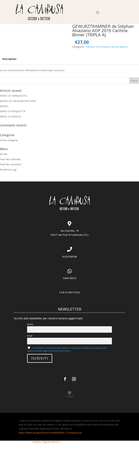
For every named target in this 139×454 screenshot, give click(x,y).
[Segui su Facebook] (65, 379)
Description (9, 58)
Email (29, 335)
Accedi (3, 154)
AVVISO (4, 106)
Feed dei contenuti (10, 159)
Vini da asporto (119, 46)
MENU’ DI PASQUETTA (12, 111)
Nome (30, 324)
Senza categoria (9, 140)
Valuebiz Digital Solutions (46, 441)
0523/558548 (69, 256)
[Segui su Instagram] (74, 379)
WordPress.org (8, 169)
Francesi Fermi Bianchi (97, 46)
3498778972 (69, 278)
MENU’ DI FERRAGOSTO (13, 95)
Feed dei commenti (10, 164)
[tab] (9, 59)
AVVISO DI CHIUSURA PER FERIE (18, 101)
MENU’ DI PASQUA (10, 116)
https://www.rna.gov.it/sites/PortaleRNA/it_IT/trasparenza (50, 432)
